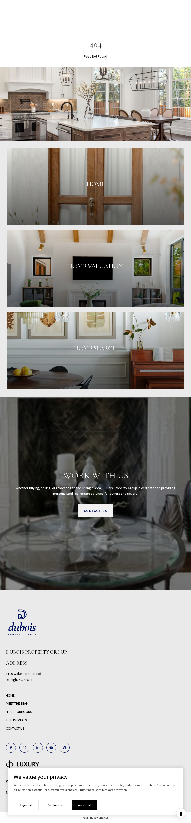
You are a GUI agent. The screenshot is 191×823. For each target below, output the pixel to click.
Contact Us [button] (95, 510)
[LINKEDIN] (38, 748)
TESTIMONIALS (16, 720)
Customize (55, 805)
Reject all (26, 805)
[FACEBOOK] (11, 748)
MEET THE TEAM (17, 703)
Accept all (84, 805)
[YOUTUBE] (51, 748)
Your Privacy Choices (95, 817)
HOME (10, 695)
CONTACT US (15, 728)
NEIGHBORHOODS (19, 711)
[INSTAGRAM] (24, 748)
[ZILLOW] (65, 748)
